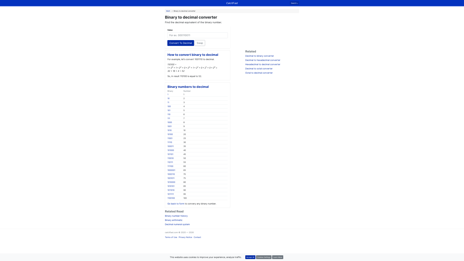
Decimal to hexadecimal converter (262, 60)
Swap (200, 43)
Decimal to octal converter (259, 68)
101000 (170, 150)
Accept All (250, 257)
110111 (170, 162)
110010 (170, 158)
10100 (170, 134)
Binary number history (176, 216)
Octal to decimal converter (259, 73)
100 (169, 106)
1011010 (170, 190)
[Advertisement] (272, 32)
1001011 (170, 178)
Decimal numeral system (177, 224)
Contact (197, 237)
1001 (169, 126)
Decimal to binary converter (259, 56)
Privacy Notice (185, 237)
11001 (169, 138)
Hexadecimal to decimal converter (262, 64)
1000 (169, 122)
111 (168, 118)
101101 (170, 154)
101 (168, 110)
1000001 (171, 170)
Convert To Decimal (180, 43)
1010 (169, 130)
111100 (170, 166)
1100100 (171, 198)
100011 (170, 146)
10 (168, 98)
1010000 (171, 182)
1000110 (171, 174)
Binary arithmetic (173, 220)
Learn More (277, 257)
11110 (169, 142)
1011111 (170, 194)
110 (168, 114)
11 (168, 102)
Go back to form (175, 203)
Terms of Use (171, 237)
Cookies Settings (263, 257)
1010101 (170, 186)
